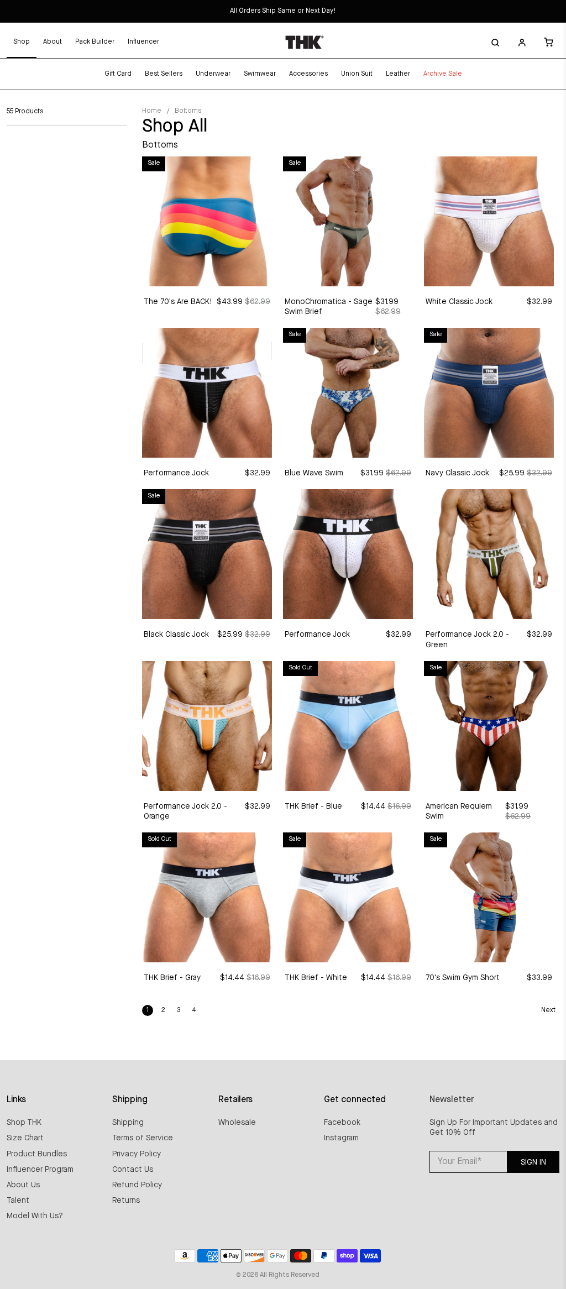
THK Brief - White (316, 978)
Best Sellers (163, 74)
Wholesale (237, 1122)
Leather (398, 74)
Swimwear (260, 74)
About (52, 42)
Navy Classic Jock (457, 473)
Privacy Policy (136, 1154)
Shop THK (24, 1122)
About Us (23, 1185)
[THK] (304, 42)
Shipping (128, 1122)
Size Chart (25, 1138)
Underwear (213, 74)
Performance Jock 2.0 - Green (467, 639)
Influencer (143, 42)
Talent (18, 1200)
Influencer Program (40, 1169)
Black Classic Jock (176, 634)
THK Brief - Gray (172, 978)
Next (548, 1010)
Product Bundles (37, 1154)
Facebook (342, 1122)
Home (151, 111)
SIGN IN (533, 1162)
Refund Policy (137, 1185)
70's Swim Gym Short (463, 978)
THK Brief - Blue (313, 806)
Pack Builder (94, 42)
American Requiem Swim (459, 811)
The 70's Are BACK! (178, 302)
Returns (126, 1200)
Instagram (341, 1138)
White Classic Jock (459, 302)
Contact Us (132, 1169)
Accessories (308, 74)
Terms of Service (142, 1138)
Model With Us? (35, 1216)
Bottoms (188, 111)
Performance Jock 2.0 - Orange (185, 811)
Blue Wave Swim (314, 473)
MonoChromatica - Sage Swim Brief (329, 307)
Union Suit (357, 74)
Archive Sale (442, 74)
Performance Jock (176, 473)
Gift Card (118, 74)
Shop (21, 42)
